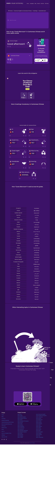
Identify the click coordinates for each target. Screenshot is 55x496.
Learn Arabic (20, 415)
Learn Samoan (20, 434)
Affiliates (3, 435)
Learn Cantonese (39, 416)
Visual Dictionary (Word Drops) (8, 422)
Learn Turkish (20, 437)
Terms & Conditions (32, 442)
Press (3, 429)
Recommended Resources (7, 424)
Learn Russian (38, 433)
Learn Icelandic (39, 426)
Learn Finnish (38, 421)
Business (42, 3)
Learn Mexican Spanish (22, 431)
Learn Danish (38, 418)
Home (11, 10)
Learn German (39, 422)
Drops (28, 3)
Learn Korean (38, 429)
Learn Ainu (20, 414)
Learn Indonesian (21, 427)
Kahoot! (38, 3)
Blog (35, 3)
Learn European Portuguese (23, 421)
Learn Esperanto (39, 419)
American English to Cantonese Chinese (23, 10)
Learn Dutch (20, 419)
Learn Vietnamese (39, 437)
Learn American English (40, 414)
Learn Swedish (39, 434)
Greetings (35, 10)
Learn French (20, 422)
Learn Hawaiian (39, 423)
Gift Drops (47, 3)
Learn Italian (38, 427)
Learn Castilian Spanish (22, 418)
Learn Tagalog (20, 435)
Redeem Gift (4, 427)
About (3, 414)
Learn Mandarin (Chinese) (23, 430)
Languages (32, 3)
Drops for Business (5, 420)
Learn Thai (38, 435)
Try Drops (3, 418)
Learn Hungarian (21, 426)
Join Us (3, 431)
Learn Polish (20, 433)
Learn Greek (20, 423)
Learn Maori (38, 430)
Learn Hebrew (20, 425)
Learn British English (22, 416)
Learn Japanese (21, 429)
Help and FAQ (4, 436)
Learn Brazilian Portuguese (41, 415)
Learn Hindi (38, 425)
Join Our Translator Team (6, 433)
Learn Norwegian (39, 431)
